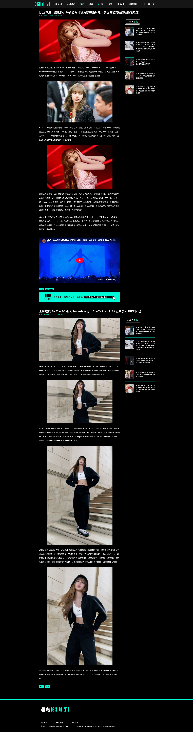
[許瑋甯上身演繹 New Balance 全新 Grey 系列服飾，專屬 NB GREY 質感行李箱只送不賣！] (129, 31)
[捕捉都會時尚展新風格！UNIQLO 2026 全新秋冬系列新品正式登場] (129, 75)
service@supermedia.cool (58, 726)
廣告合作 (75, 722)
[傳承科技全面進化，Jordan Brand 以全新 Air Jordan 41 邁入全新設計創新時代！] (129, 61)
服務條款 (59, 722)
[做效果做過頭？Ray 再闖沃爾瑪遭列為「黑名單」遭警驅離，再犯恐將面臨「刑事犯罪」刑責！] (129, 89)
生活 (100, 4)
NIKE (42, 686)
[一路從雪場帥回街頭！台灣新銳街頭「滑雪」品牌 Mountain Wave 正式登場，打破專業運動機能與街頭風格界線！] (129, 45)
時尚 (91, 4)
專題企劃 (133, 4)
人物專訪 (71, 4)
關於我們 (44, 722)
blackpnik (49, 289)
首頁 (40, 16)
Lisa (41, 289)
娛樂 (109, 4)
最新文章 (58, 4)
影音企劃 (120, 4)
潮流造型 (46, 314)
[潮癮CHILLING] (42, 4)
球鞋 (82, 4)
